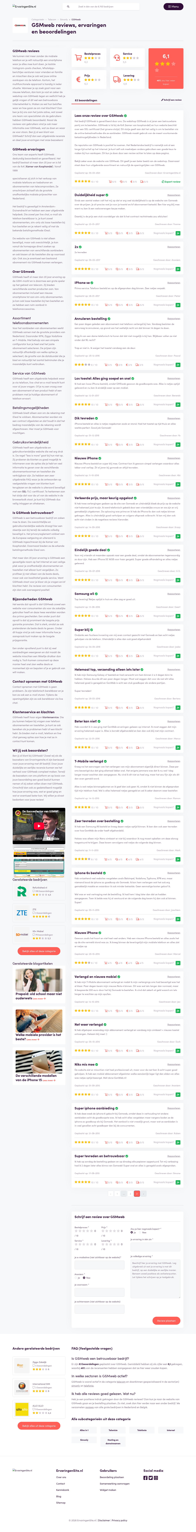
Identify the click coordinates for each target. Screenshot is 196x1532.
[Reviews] (24, 6)
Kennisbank (62, 1489)
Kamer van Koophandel (39, 166)
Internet (171, 1430)
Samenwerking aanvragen (115, 1483)
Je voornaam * (82, 1284)
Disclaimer (104, 1520)
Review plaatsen (166, 1320)
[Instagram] (156, 1477)
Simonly (64, 19)
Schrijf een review (172, 99)
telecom (121, 1381)
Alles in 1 (84, 1430)
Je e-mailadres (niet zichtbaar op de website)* (98, 1257)
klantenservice (51, 717)
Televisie (113, 1430)
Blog (58, 1496)
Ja (79, 1277)
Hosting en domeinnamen (113, 1441)
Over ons (61, 1477)
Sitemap (61, 1502)
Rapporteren (174, 194)
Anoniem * (80, 1274)
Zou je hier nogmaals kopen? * (146, 1228)
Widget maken (108, 1489)
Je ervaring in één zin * (142, 1239)
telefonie (89, 1385)
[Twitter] (151, 1477)
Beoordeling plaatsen (112, 1477)
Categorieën (38, 19)
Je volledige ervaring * (142, 1256)
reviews (89, 1407)
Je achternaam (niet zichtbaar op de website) (97, 1301)
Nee (88, 1277)
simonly (76, 1385)
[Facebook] (145, 1477)
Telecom (52, 19)
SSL (24, 491)
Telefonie (142, 1430)
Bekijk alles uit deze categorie (39, 951)
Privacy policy (119, 1520)
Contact (60, 1483)
